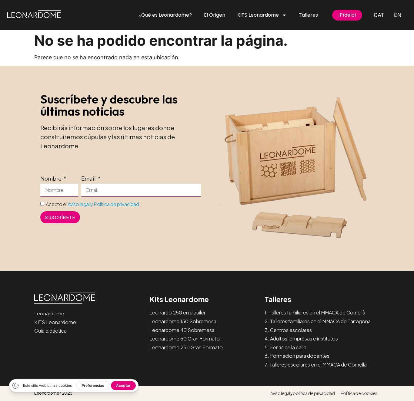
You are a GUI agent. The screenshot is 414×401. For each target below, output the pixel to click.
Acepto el (92, 204)
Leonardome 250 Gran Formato (186, 347)
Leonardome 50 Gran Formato (184, 338)
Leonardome (49, 313)
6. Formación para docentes (297, 356)
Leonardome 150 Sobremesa (182, 321)
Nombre (51, 179)
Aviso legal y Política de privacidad (103, 204)
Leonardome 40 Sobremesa (182, 330)
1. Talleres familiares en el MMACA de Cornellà (315, 312)
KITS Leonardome (258, 15)
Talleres (308, 15)
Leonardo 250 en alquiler (177, 312)
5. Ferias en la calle (285, 347)
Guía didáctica (50, 330)
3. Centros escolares (288, 330)
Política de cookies (359, 393)
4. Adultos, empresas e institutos (301, 338)
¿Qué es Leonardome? (165, 15)
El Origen (214, 15)
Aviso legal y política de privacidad (302, 393)
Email (89, 179)
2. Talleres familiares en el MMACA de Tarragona (318, 321)
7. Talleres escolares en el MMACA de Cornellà (316, 364)
